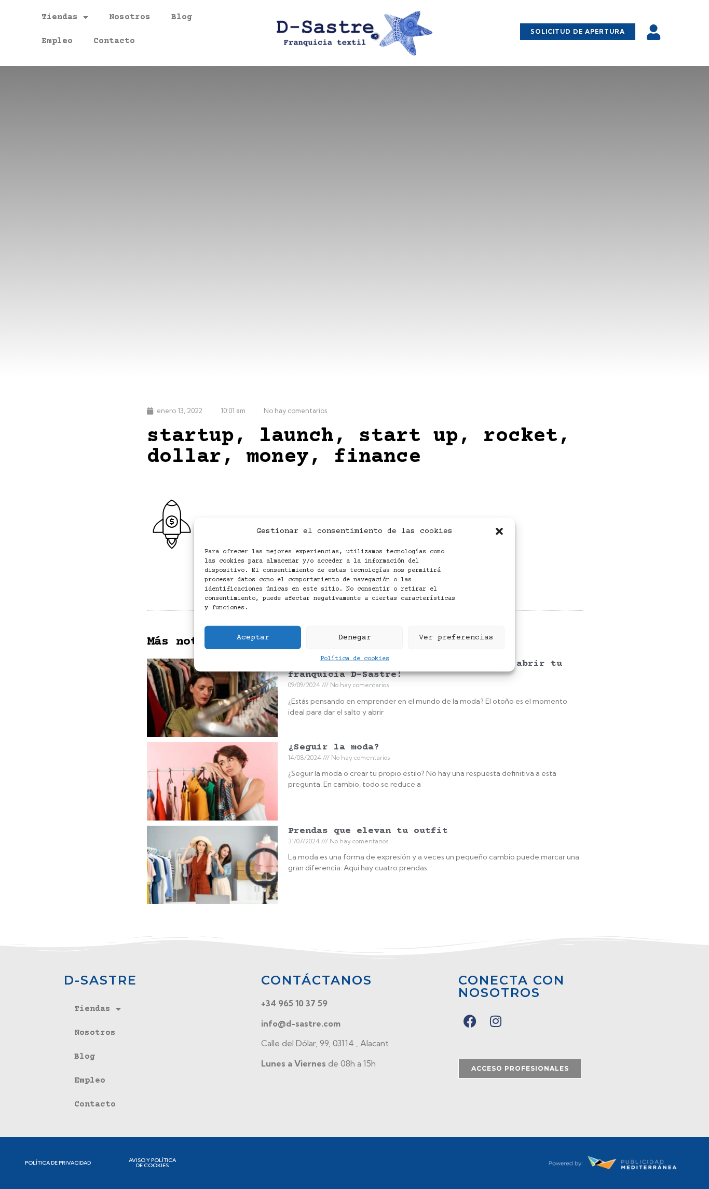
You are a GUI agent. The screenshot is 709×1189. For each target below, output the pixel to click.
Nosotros (130, 17)
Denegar (354, 637)
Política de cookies (354, 658)
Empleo (57, 41)
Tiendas (60, 17)
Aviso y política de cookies (152, 1163)
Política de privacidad (58, 1162)
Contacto (114, 41)
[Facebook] (470, 1021)
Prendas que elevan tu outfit (368, 831)
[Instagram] (496, 1021)
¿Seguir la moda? (333, 747)
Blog (181, 17)
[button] (499, 531)
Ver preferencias (456, 637)
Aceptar (253, 637)
